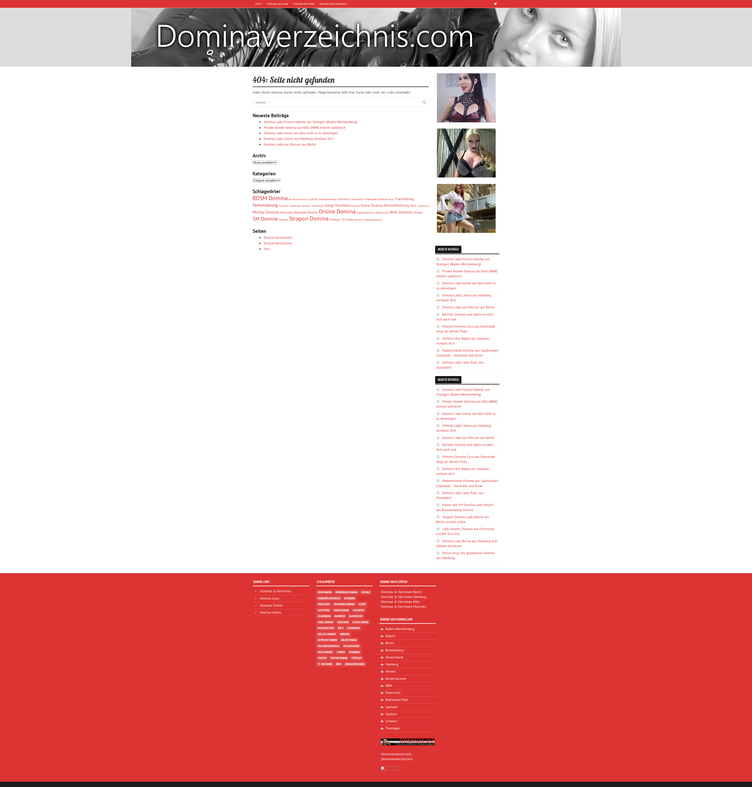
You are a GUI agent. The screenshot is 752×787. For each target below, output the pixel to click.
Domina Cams (269, 598)
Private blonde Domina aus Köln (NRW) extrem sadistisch (304, 127)
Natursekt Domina (306, 212)
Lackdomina (422, 205)
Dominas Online (271, 605)
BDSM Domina (270, 198)
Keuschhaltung (396, 205)
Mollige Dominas (266, 212)
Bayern (390, 636)
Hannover (306, 205)
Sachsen (391, 714)
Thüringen (392, 728)
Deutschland (394, 657)
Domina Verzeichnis (278, 237)
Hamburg (391, 664)
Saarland (391, 707)
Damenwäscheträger (327, 199)
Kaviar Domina (372, 205)
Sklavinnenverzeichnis (397, 759)
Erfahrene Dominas (376, 199)
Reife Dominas (401, 212)
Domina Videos (270, 612)
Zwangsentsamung (372, 219)
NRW (388, 685)
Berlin (389, 643)
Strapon (283, 219)
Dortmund (344, 199)
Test (266, 249)
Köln (413, 205)
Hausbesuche (317, 205)
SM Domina (265, 218)
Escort (392, 199)
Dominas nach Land (277, 3)
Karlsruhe (355, 205)
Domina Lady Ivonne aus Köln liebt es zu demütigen (301, 133)
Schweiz (418, 212)
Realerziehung (382, 212)
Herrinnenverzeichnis (396, 754)
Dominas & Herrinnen (275, 591)
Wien (360, 219)
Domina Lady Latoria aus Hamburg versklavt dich (299, 139)
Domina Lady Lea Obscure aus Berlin (290, 144)
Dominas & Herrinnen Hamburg (403, 597)
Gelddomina (295, 205)
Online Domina (337, 211)
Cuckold (312, 199)
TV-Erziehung (349, 219)
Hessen (390, 671)
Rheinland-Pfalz (396, 700)
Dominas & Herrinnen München (403, 606)
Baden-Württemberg (399, 629)
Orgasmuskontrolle (365, 212)
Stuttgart (335, 219)
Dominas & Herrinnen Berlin (401, 592)
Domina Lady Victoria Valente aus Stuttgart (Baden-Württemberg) (310, 122)
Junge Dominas (337, 205)
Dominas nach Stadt (304, 3)
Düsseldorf (357, 199)
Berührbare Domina (298, 199)
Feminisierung (265, 205)
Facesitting (405, 198)
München (286, 212)
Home (258, 3)
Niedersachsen (395, 678)
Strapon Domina (309, 218)
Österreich (392, 693)
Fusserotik (283, 205)
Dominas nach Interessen (333, 3)
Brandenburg (394, 650)
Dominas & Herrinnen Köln (400, 602)
